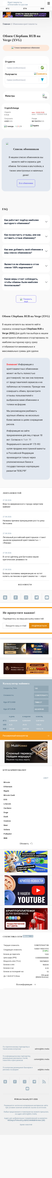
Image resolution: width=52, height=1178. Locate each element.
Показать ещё (27, 300)
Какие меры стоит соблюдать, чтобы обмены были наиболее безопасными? (21, 282)
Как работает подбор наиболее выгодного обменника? (21, 222)
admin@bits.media (42, 1049)
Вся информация (24, 984)
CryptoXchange (11, 108)
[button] (43, 67)
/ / (18, 126)
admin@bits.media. (29, 1114)
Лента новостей (12, 493)
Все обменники (26, 183)
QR (43, 1120)
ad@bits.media (43, 1070)
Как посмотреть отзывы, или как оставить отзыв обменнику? (22, 236)
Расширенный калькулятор (15, 736)
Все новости (25, 585)
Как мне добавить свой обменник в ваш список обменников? (23, 251)
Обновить (24, 844)
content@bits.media (41, 1059)
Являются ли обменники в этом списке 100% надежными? (21, 266)
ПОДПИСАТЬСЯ (39, 626)
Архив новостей (26, 1125)
